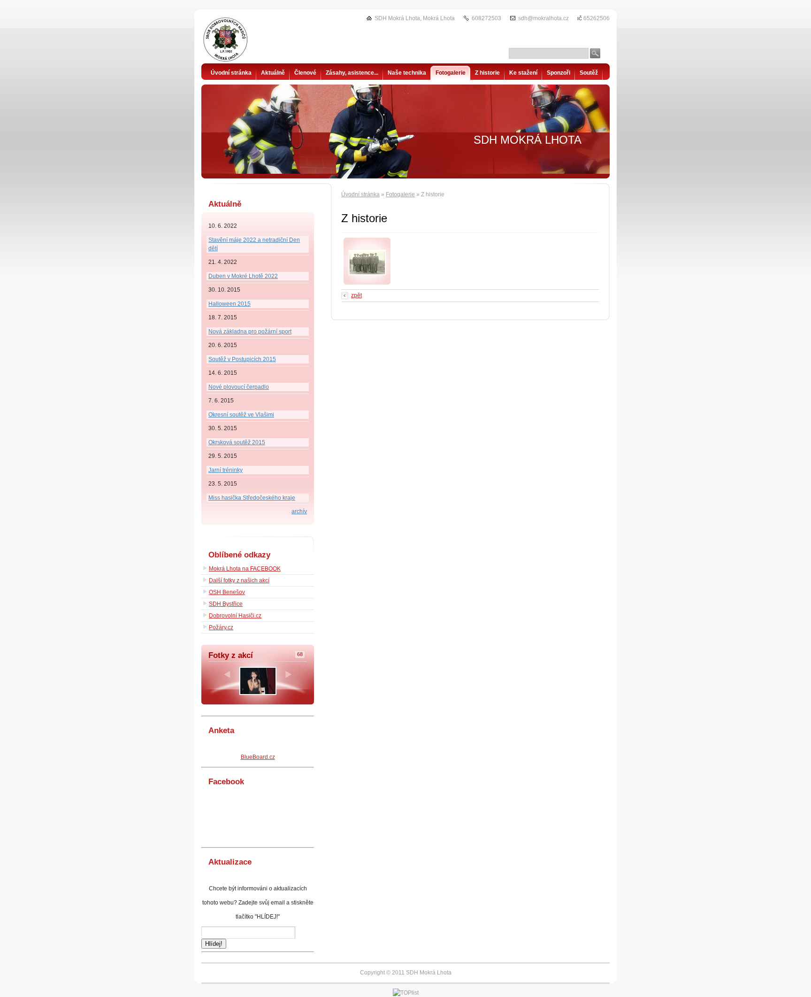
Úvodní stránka (360, 194)
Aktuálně (273, 73)
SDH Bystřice (226, 604)
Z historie (487, 73)
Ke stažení (523, 73)
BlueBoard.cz (258, 757)
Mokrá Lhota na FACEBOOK (245, 568)
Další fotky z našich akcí (239, 580)
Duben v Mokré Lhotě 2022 (243, 276)
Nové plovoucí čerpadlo (238, 387)
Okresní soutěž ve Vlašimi (241, 414)
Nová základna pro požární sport (249, 331)
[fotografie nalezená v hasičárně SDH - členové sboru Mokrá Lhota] (367, 273)
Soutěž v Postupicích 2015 (242, 359)
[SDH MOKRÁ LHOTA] (248, 39)
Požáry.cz (221, 627)
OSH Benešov (227, 592)
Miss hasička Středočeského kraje (251, 498)
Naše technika (407, 73)
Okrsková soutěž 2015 (236, 442)
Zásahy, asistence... (352, 73)
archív (299, 511)
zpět (356, 295)
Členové (305, 73)
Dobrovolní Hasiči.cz (235, 615)
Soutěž (589, 73)
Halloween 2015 (229, 304)
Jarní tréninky (225, 470)
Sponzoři (558, 73)
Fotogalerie (400, 194)
